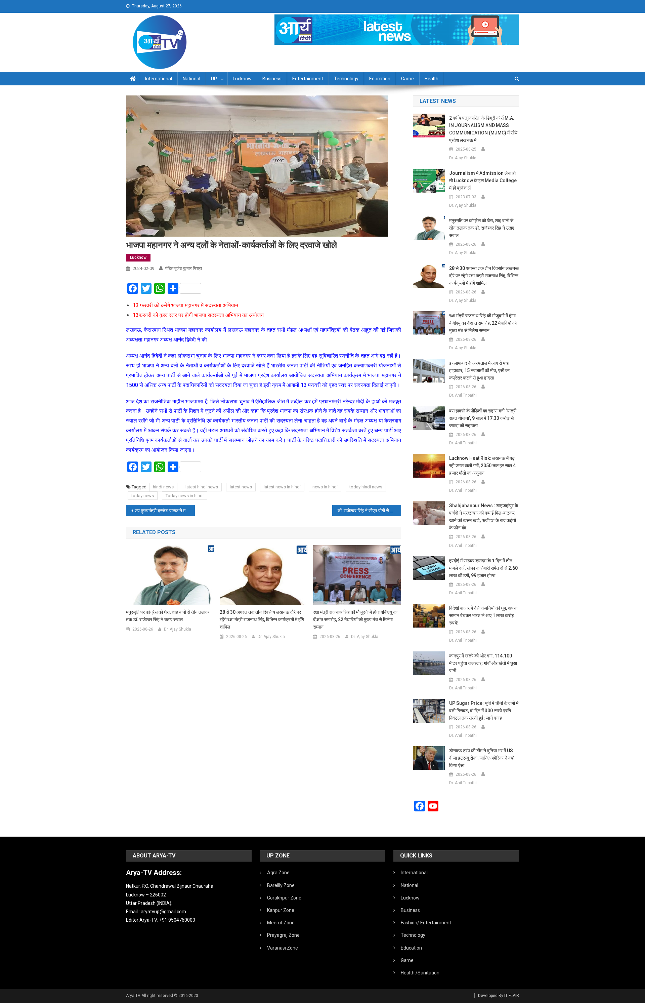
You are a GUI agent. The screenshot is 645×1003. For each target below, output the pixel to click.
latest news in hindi (282, 486)
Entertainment (307, 78)
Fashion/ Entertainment (426, 922)
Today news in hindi (185, 495)
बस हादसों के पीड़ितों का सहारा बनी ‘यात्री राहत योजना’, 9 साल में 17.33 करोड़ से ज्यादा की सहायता (482, 418)
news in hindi (325, 486)
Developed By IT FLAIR (498, 995)
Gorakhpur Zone (284, 897)
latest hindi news (201, 486)
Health (431, 78)
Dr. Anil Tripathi (463, 395)
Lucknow (242, 78)
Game (407, 78)
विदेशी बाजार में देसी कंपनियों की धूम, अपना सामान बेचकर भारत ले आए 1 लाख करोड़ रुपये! (483, 615)
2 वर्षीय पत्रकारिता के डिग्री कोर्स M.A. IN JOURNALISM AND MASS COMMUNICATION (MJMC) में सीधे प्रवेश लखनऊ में (483, 129)
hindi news (163, 486)
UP (214, 78)
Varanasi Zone (282, 948)
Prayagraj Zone (283, 935)
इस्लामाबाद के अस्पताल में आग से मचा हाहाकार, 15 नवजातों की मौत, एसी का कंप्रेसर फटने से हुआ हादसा (479, 370)
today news (142, 495)
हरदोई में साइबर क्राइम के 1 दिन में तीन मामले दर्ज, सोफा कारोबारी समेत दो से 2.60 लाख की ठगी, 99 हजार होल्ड (483, 568)
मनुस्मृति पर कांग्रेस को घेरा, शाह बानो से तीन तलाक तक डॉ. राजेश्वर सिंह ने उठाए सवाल (167, 615)
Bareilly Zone (281, 885)
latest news (241, 486)
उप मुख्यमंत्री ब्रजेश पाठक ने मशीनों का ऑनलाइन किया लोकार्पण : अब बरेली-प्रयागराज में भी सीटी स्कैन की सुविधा (165, 510)
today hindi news (365, 486)
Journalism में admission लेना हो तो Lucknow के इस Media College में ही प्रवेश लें (483, 180)
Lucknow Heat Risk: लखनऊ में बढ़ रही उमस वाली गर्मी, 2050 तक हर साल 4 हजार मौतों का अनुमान (482, 465)
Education (379, 78)
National (191, 78)
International (158, 78)
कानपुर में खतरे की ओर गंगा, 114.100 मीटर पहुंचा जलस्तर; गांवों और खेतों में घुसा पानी (483, 663)
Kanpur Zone (280, 910)
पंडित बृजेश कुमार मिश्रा (183, 268)
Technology (346, 78)
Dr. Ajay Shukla (177, 629)
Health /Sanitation (420, 972)
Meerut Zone (281, 922)
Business (272, 78)
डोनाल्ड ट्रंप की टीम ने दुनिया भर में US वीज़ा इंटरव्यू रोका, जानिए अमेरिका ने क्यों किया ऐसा (481, 758)
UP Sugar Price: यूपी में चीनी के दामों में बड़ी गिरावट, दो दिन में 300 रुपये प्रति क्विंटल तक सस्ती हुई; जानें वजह (483, 710)
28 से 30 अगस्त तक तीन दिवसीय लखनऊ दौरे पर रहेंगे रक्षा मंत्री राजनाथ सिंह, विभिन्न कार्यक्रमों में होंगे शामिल (262, 619)
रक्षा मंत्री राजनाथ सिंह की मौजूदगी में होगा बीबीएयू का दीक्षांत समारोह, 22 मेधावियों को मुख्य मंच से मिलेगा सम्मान (355, 619)
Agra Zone (278, 872)
